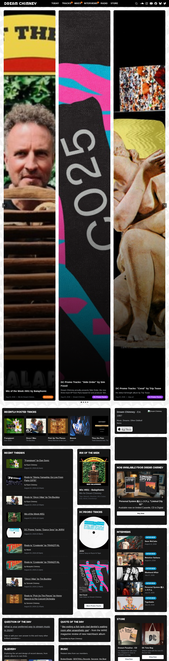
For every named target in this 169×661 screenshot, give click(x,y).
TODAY (55, 3)
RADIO (104, 3)
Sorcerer (94, 659)
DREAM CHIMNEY (20, 3)
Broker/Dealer (66, 659)
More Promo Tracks (93, 606)
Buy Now (140, 513)
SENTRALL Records (81, 659)
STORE (114, 3)
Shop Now (153, 657)
